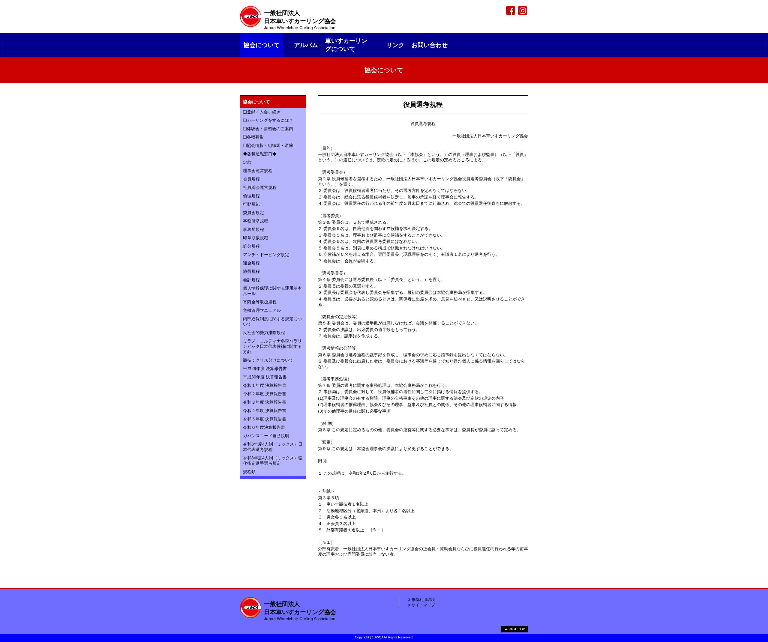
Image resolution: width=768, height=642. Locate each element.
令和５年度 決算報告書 (264, 419)
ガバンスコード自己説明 (266, 435)
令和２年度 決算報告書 (264, 393)
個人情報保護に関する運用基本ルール (272, 291)
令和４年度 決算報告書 (264, 410)
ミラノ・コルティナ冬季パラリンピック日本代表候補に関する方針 (272, 346)
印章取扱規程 (255, 237)
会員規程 (251, 179)
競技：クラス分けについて (268, 360)
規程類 (249, 471)
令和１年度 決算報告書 (264, 385)
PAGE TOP (516, 629)
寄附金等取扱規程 (260, 302)
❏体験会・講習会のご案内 (268, 128)
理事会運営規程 (257, 170)
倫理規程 (251, 195)
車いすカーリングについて (346, 44)
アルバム (306, 45)
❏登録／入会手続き (261, 111)
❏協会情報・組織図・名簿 (268, 145)
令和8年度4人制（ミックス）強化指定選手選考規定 (272, 460)
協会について (262, 45)
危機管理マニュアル (262, 310)
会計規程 (251, 279)
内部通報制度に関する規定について (272, 321)
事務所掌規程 (255, 221)
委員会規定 (253, 212)
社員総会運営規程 (260, 187)
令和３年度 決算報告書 (264, 402)
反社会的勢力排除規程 (264, 332)
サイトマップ (422, 605)
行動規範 (251, 204)
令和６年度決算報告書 (264, 427)
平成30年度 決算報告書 (265, 377)
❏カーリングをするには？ (268, 120)
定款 (247, 162)
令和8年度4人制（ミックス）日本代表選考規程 (272, 447)
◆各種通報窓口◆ (260, 153)
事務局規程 (253, 229)
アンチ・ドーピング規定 (266, 254)
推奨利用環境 (422, 599)
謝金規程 (251, 263)
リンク (395, 45)
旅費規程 (251, 271)
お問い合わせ (430, 45)
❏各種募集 (253, 137)
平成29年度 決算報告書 (265, 368)
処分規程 (251, 246)
